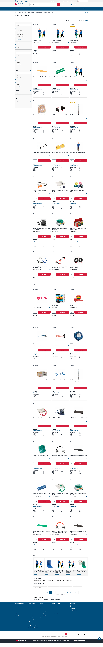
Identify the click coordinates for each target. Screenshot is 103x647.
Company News (17, 609)
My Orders (29, 609)
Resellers (41, 609)
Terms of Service (62, 636)
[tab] (83, 20)
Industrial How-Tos (55, 613)
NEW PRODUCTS (56, 9)
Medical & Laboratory (22, 12)
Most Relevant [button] (72, 20)
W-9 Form (29, 621)
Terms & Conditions (49, 641)
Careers (16, 607)
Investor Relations (18, 611)
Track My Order (30, 611)
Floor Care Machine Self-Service (33, 627)
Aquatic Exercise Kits (55, 599)
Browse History (53, 1)
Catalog (68, 1)
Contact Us (59, 1)
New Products (54, 609)
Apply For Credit (30, 615)
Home (16, 12)
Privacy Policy (57, 636)
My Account (30, 607)
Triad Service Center (43, 613)
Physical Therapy (31, 12)
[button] (83, 1)
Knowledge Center (74, 1)
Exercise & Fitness (39, 12)
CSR (16, 613)
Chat (64, 1)
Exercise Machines (37, 599)
